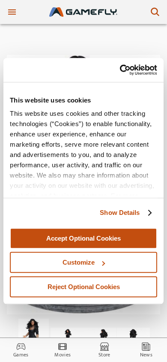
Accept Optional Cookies (83, 238)
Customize (79, 262)
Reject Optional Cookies (84, 286)
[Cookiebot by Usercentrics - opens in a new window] (120, 69)
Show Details (120, 212)
